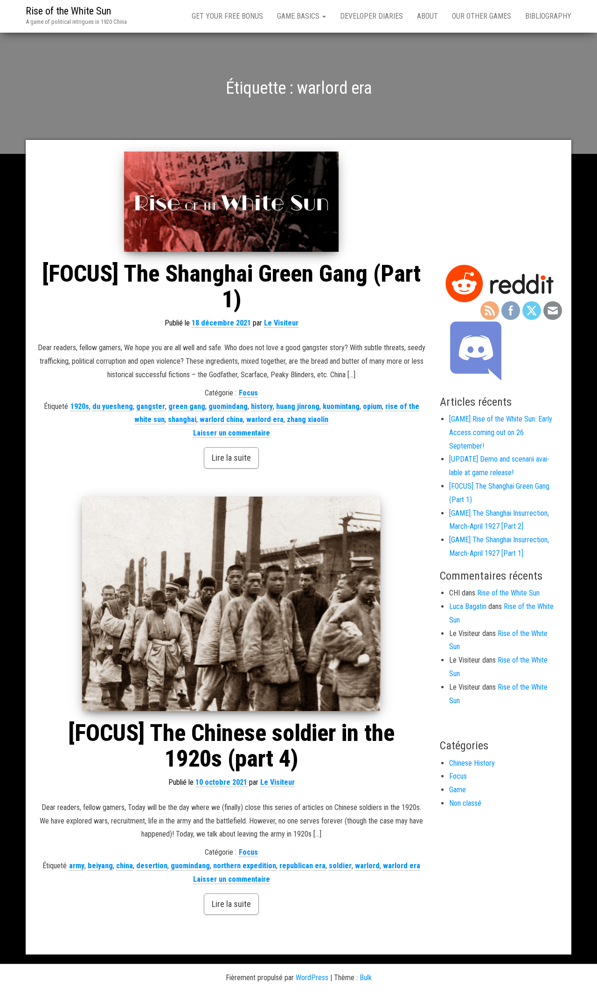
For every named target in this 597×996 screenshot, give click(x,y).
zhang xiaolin (307, 419)
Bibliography (548, 16)
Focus (248, 392)
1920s (79, 406)
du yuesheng (112, 406)
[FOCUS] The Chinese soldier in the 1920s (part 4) (231, 745)
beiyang (100, 865)
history (262, 406)
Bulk (366, 977)
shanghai (182, 419)
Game (457, 789)
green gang (186, 406)
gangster (150, 406)
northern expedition (244, 865)
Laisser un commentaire (231, 433)
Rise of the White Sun (68, 11)
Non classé (465, 803)
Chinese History (472, 763)
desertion (151, 865)
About (427, 16)
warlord (367, 865)
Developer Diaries (371, 16)
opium (372, 406)
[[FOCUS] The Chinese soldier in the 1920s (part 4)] (231, 604)
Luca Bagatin (467, 606)
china (124, 865)
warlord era (265, 419)
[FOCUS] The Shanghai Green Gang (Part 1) (231, 286)
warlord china (221, 419)
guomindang (228, 406)
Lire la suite (231, 458)
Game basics (299, 16)
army (76, 865)
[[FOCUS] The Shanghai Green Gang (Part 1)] (231, 202)
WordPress (312, 977)
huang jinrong (297, 406)
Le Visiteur (281, 322)
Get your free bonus (227, 16)
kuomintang (341, 406)
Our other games (481, 16)
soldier (340, 865)
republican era (302, 865)
